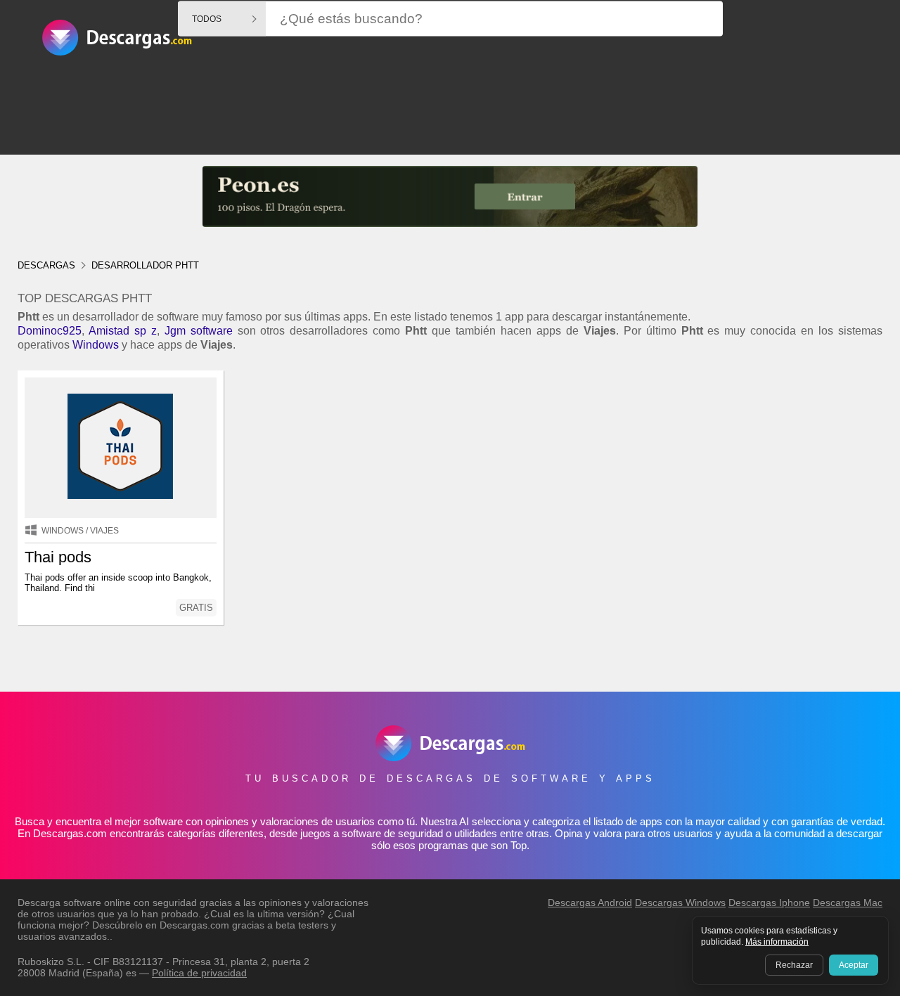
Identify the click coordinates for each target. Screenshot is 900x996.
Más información (777, 942)
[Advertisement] (450, 150)
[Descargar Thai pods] (121, 447)
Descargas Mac (847, 902)
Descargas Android (590, 902)
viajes (104, 531)
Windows (95, 345)
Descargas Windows (680, 902)
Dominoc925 (50, 331)
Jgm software (199, 331)
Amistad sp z (123, 331)
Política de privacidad (199, 972)
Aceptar (853, 965)
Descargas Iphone (769, 902)
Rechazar (794, 965)
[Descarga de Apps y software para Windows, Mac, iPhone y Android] (116, 46)
